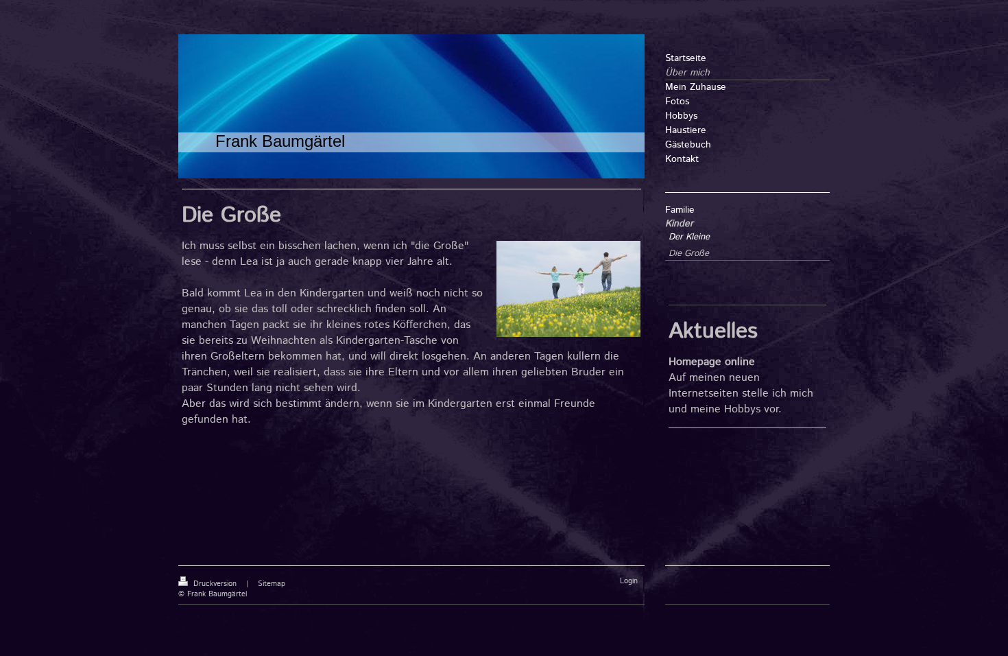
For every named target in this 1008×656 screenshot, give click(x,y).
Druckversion (215, 583)
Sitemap (271, 583)
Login (629, 581)
